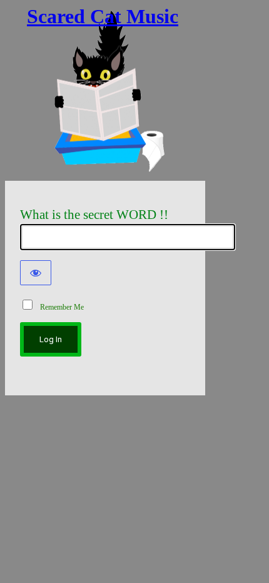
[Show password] (35, 272)
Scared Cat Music (102, 16)
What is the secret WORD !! (94, 214)
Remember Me (59, 307)
